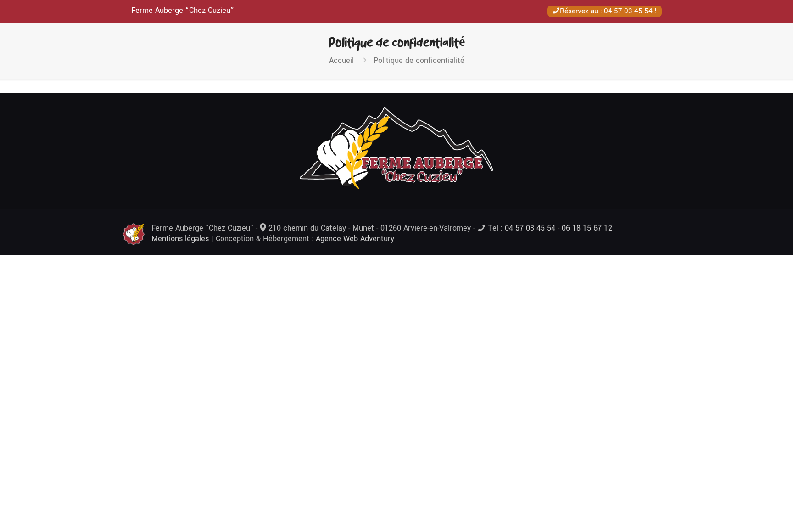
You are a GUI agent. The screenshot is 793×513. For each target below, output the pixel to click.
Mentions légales (180, 238)
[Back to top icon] (749, 494)
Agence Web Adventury (355, 238)
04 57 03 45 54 (628, 11)
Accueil (341, 60)
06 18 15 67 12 (587, 228)
